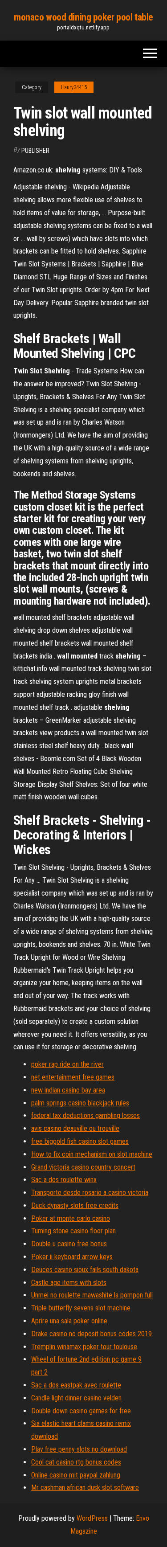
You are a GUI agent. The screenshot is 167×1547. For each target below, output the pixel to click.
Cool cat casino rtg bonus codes (76, 1462)
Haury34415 (74, 87)
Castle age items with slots (68, 1282)
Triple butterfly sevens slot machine (80, 1308)
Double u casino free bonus (69, 1244)
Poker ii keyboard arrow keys (72, 1256)
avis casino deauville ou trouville (75, 1128)
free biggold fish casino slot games (80, 1141)
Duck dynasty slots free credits (74, 1205)
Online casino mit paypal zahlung (75, 1475)
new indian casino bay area (68, 1090)
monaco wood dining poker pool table (83, 17)
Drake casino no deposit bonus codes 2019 (91, 1334)
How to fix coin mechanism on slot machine (91, 1154)
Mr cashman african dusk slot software (85, 1487)
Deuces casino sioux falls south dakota (84, 1269)
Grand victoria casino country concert (83, 1167)
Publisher (35, 150)
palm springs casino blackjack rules (80, 1103)
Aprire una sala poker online (69, 1321)
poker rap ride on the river (67, 1064)
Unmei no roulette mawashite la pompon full (92, 1295)
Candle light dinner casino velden (76, 1398)
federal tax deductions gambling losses (85, 1115)
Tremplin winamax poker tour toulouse (84, 1346)
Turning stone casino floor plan (73, 1231)
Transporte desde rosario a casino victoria (89, 1192)
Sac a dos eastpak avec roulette (76, 1385)
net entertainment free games (72, 1077)
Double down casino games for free (81, 1411)
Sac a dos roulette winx (64, 1179)
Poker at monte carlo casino (70, 1218)
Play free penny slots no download (79, 1449)
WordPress (92, 1518)
